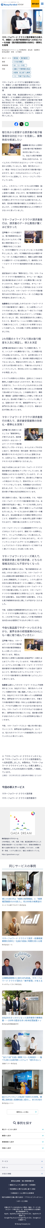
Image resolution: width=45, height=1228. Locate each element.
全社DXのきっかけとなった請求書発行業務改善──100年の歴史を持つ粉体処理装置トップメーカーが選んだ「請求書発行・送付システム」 (22, 1019)
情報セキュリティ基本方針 (19, 1185)
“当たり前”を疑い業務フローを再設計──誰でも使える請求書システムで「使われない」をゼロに (22, 1058)
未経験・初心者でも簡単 (21, 72)
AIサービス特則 (22, 1201)
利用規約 (33, 1185)
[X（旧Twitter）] (21, 124)
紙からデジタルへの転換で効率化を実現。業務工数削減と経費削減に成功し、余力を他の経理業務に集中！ (22, 1098)
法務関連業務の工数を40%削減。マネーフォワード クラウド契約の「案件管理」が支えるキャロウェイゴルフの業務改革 (22, 979)
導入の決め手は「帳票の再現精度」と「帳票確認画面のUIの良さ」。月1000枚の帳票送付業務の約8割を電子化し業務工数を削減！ (22, 900)
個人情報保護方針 (28, 1181)
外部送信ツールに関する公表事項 (22, 1193)
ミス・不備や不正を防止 (21, 76)
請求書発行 (24, 58)
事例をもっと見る (22, 1112)
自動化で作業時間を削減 (21, 69)
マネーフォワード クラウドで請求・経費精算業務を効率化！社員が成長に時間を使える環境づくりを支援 (22, 939)
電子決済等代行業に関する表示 (12, 1197)
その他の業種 (17, 62)
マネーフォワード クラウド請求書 (17, 793)
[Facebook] (16, 124)
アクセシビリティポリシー (34, 1197)
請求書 (15, 58)
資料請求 (35, 3)
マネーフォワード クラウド (17, 709)
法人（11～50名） (19, 65)
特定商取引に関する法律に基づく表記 (22, 1189)
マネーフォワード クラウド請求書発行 (12, 444)
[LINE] (27, 124)
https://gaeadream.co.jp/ (10, 854)
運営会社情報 (15, 1181)
